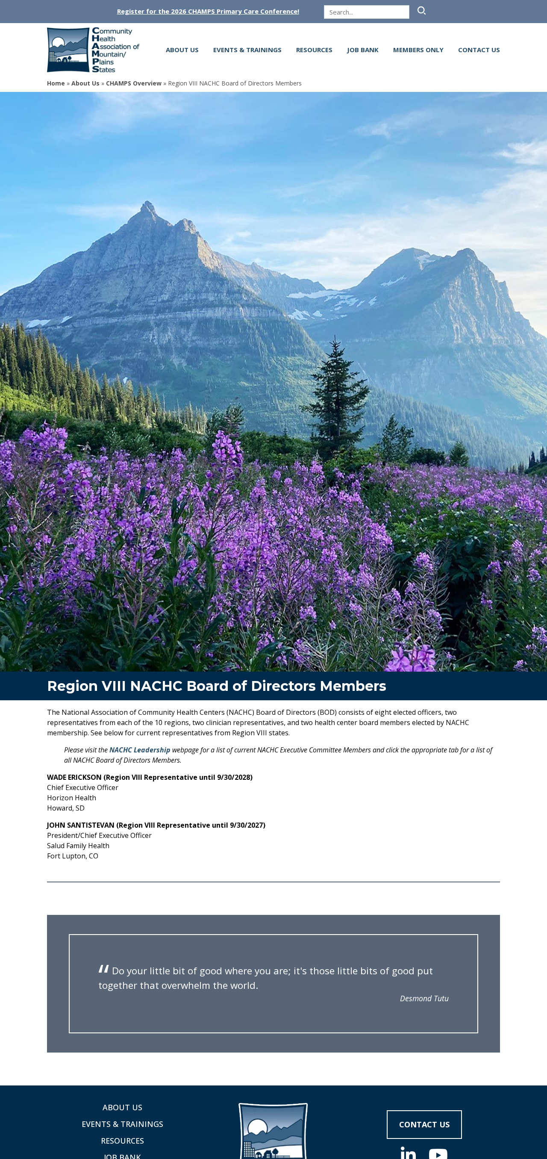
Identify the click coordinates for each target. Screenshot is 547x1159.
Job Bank (363, 49)
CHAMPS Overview (134, 83)
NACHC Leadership (140, 750)
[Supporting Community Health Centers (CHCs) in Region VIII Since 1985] (96, 49)
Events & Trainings (247, 49)
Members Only (418, 49)
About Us (182, 49)
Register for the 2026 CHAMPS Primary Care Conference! (208, 11)
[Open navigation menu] (150, 50)
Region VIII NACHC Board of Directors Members (216, 686)
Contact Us (479, 49)
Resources (314, 49)
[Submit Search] (420, 10)
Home (56, 83)
